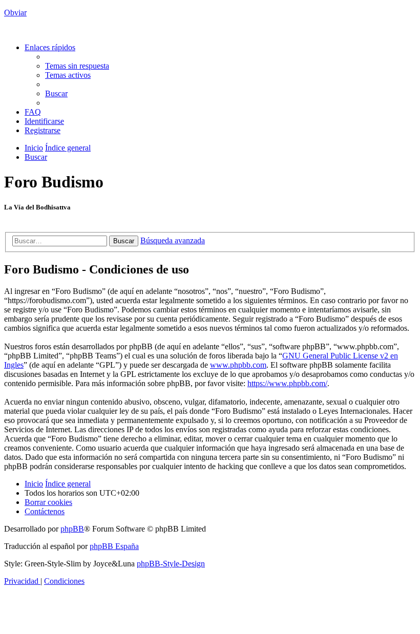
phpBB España (114, 546)
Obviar (15, 12)
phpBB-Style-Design (171, 563)
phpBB (72, 528)
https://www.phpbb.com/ (287, 383)
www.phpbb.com (238, 365)
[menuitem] (77, 65)
